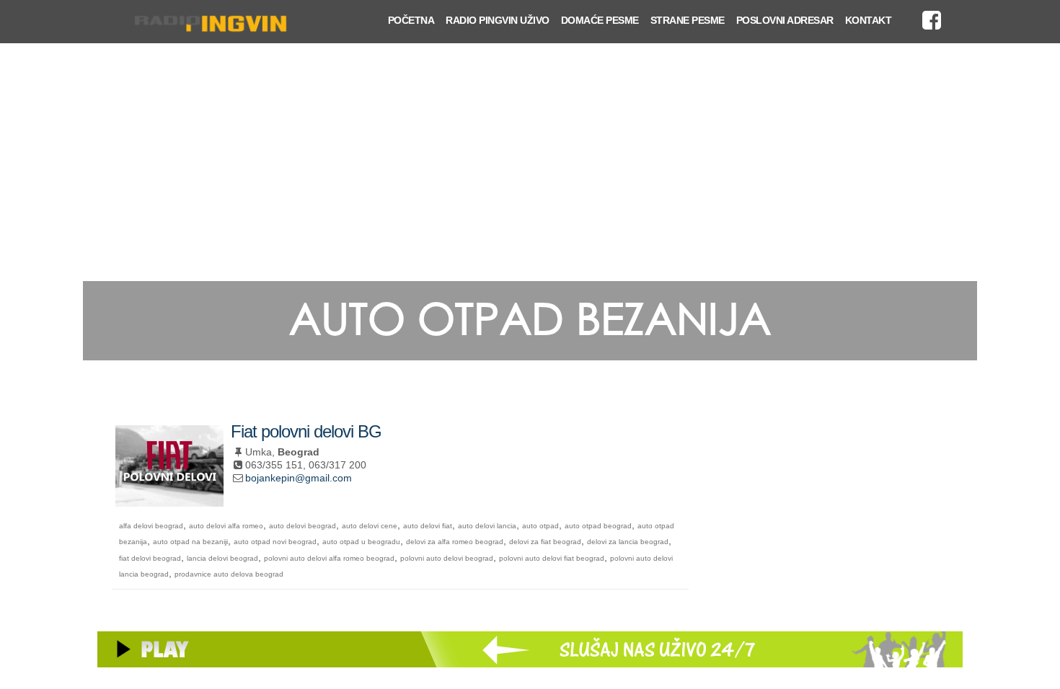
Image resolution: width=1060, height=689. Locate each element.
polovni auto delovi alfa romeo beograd (329, 558)
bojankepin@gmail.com (298, 478)
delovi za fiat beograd (545, 542)
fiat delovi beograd (150, 558)
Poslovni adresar (785, 20)
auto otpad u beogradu (361, 542)
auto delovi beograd (302, 526)
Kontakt (868, 20)
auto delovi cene (369, 526)
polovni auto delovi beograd (446, 558)
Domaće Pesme (600, 20)
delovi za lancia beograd (627, 542)
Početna (411, 20)
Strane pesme (687, 20)
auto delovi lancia (487, 526)
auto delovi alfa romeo (226, 526)
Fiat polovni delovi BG (306, 431)
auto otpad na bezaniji (190, 542)
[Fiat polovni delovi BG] (169, 500)
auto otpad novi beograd (275, 542)
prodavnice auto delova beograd (229, 574)
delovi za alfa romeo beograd (454, 542)
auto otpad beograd (598, 526)
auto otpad (540, 526)
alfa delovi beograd (151, 526)
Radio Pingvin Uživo (497, 20)
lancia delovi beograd (222, 558)
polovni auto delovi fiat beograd (551, 558)
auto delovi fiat (427, 526)
